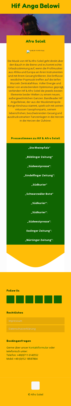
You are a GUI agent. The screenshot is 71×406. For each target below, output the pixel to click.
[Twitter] (20, 299)
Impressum (15, 321)
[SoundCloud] (39, 299)
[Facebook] (10, 299)
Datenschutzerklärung (22, 328)
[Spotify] (48, 299)
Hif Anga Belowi (35, 6)
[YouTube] (29, 299)
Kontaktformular (39, 347)
